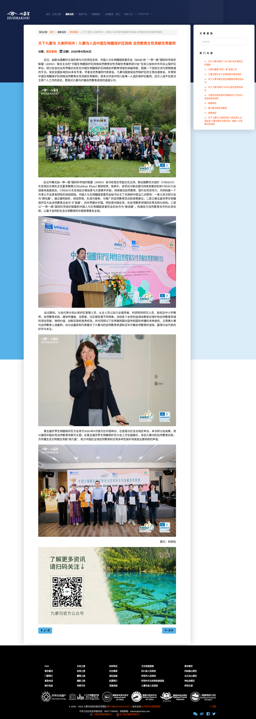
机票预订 (113, 681)
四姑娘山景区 (190, 671)
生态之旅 (81, 666)
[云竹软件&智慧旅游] (150, 706)
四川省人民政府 (148, 671)
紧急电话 (49, 681)
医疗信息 (49, 686)
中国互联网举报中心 (103, 714)
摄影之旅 (81, 681)
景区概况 (49, 671)
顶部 (213, 706)
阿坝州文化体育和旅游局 (152, 681)
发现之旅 (81, 671)
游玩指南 (113, 676)
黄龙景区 (188, 666)
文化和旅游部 (147, 666)
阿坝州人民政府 (148, 676)
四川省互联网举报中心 (129, 714)
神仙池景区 (189, 681)
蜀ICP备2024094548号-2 (119, 706)
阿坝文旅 (188, 686)
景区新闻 (51, 51)
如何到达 (113, 666)
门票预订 (49, 676)
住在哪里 (113, 671)
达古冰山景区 (190, 676)
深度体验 (113, 686)
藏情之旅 (81, 676)
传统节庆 (81, 686)
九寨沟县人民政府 (149, 686)
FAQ (47, 666)
